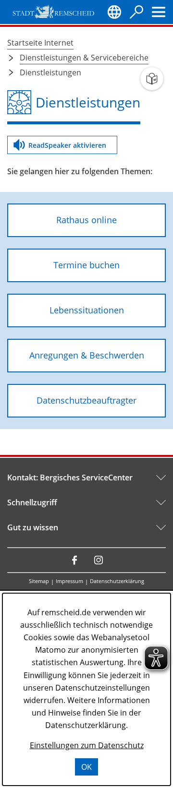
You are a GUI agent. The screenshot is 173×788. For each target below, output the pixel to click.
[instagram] (98, 560)
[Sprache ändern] (114, 12)
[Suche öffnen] (136, 12)
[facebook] (74, 560)
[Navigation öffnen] (159, 12)
